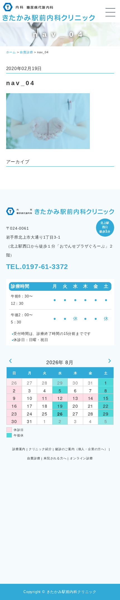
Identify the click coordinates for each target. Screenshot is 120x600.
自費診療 (33, 458)
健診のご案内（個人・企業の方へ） (81, 449)
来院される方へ (55, 458)
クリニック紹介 (40, 449)
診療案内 (18, 449)
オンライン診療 (81, 458)
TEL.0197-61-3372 (37, 266)
